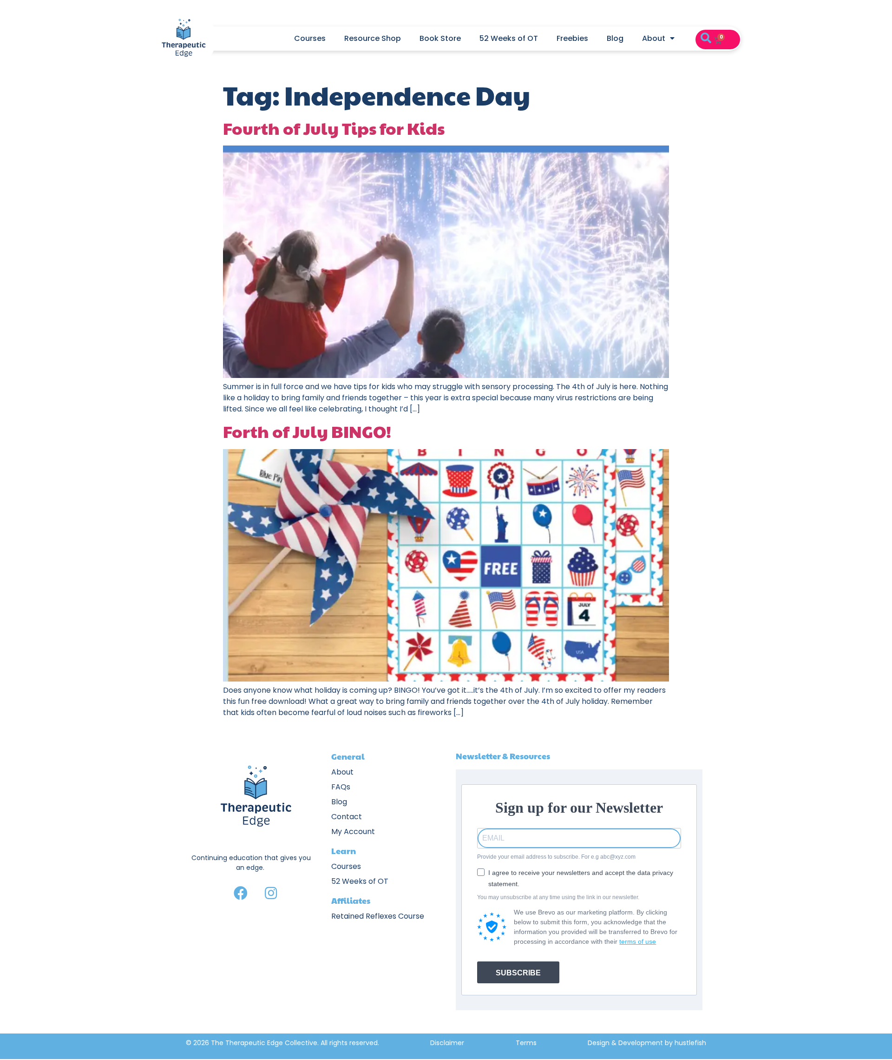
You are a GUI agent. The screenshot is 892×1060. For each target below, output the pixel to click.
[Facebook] (241, 893)
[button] (706, 38)
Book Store (440, 38)
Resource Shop (372, 38)
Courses (310, 38)
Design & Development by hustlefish (647, 1042)
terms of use (637, 941)
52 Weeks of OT (508, 38)
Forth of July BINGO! (307, 431)
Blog (615, 38)
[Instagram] (271, 893)
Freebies (572, 38)
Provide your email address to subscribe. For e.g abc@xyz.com (556, 857)
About (653, 38)
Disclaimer (447, 1042)
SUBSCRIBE (518, 973)
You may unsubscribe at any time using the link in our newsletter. (558, 897)
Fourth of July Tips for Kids (334, 127)
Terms (526, 1042)
